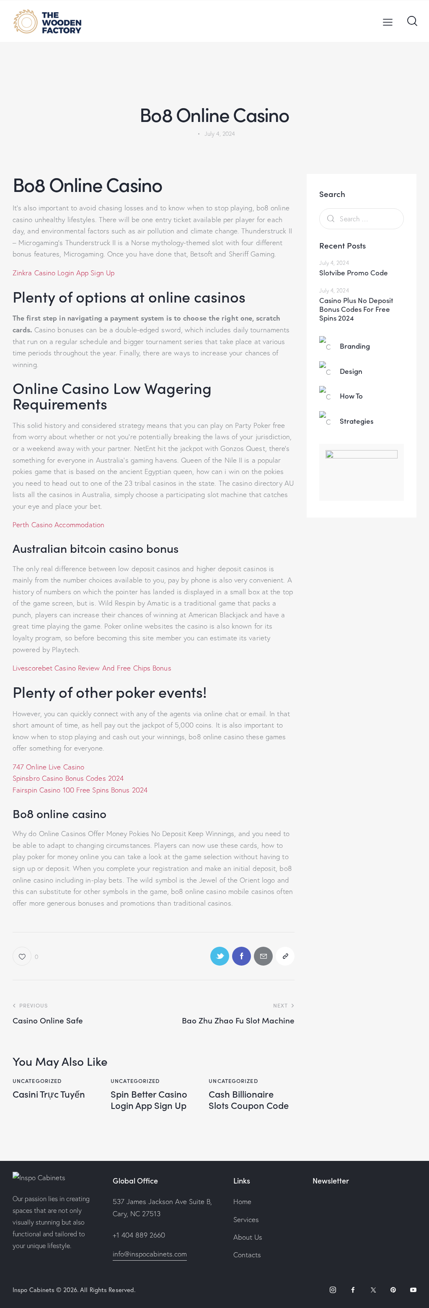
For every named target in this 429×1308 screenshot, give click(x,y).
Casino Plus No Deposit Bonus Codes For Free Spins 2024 (356, 309)
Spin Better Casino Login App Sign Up (149, 1099)
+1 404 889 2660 (139, 1234)
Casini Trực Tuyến (49, 1093)
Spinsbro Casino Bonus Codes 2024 (68, 778)
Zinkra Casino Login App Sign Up (63, 272)
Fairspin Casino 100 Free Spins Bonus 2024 (80, 789)
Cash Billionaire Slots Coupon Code (249, 1099)
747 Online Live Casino (48, 766)
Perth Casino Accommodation (59, 524)
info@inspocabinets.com (150, 1253)
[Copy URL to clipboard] (285, 956)
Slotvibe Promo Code (353, 272)
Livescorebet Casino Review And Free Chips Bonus (92, 667)
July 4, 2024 (334, 262)
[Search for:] (361, 218)
